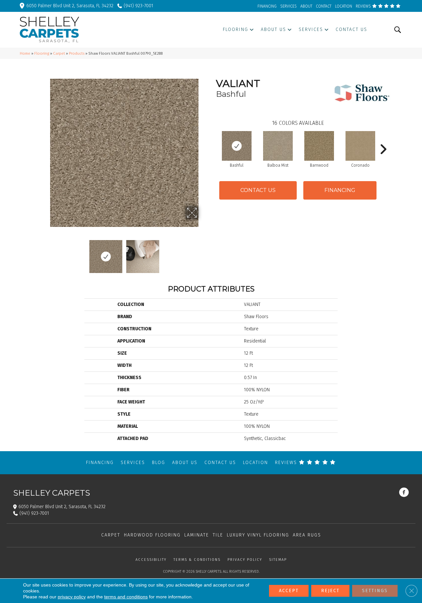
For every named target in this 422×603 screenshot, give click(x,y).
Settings (375, 590)
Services (133, 462)
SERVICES (288, 6)
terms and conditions (126, 596)
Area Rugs (307, 535)
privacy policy (72, 596)
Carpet (59, 53)
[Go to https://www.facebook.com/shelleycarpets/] (404, 493)
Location (255, 462)
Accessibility (151, 560)
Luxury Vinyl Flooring (258, 535)
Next (202, 253)
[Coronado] (360, 145)
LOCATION (343, 6)
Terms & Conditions (197, 560)
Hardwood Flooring (152, 535)
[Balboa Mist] (277, 145)
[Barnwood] (319, 145)
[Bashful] (236, 145)
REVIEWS (364, 6)
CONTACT (323, 6)
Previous (45, 253)
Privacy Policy (244, 560)
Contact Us (258, 190)
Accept (289, 590)
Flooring (41, 53)
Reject (330, 590)
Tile (218, 535)
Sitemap (278, 560)
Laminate (196, 535)
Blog (158, 462)
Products (76, 53)
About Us (184, 462)
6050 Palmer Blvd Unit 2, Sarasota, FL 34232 (69, 6)
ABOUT (306, 6)
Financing (100, 462)
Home (25, 53)
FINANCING (267, 6)
